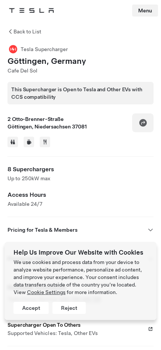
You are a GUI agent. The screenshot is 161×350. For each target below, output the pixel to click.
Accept (31, 308)
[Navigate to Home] (31, 10)
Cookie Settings (46, 292)
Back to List (27, 32)
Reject (69, 308)
